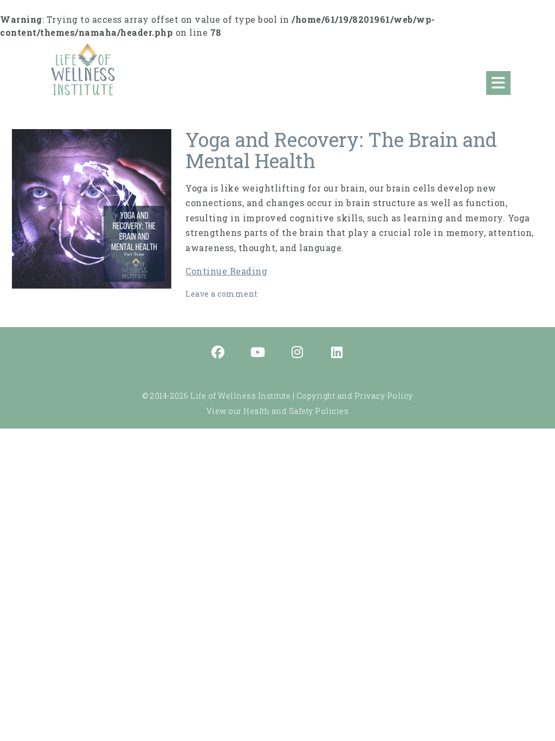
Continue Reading (226, 271)
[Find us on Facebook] (218, 353)
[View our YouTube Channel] (258, 353)
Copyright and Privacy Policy (354, 396)
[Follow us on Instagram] (297, 353)
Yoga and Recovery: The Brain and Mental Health (341, 150)
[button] (498, 83)
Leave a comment (221, 294)
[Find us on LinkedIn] (337, 353)
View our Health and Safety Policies (277, 411)
